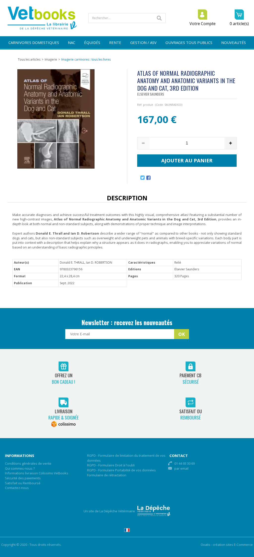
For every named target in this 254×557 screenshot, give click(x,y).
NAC (71, 42)
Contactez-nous (17, 488)
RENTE (115, 42)
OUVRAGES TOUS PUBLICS (188, 42)
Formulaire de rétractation (106, 475)
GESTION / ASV (143, 42)
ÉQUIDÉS (92, 42)
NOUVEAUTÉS (233, 42)
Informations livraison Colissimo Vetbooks (36, 473)
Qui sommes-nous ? (20, 468)
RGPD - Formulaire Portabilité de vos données (121, 470)
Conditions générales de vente (28, 463)
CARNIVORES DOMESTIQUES (33, 42)
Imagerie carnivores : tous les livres (86, 59)
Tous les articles (29, 59)
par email (181, 468)
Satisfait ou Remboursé (22, 483)
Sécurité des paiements (23, 478)
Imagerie (51, 59)
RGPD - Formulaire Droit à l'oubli (111, 465)
